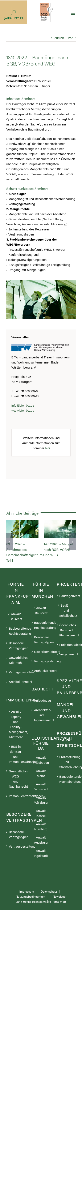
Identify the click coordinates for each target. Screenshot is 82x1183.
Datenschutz (49, 902)
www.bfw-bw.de (22, 410)
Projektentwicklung (66, 655)
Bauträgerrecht (66, 606)
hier (47, 448)
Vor (70, 37)
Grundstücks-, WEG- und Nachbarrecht (16, 789)
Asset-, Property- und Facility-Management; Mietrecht (16, 735)
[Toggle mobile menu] (73, 13)
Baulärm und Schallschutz (66, 621)
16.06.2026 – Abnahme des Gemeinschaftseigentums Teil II (22, 529)
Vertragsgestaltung (16, 683)
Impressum (26, 902)
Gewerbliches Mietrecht (16, 671)
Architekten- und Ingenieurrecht (41, 726)
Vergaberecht (66, 665)
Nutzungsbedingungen (31, 907)
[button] (9, 547)
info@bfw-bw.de (22, 405)
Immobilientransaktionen (16, 807)
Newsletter (59, 907)
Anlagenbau (41, 711)
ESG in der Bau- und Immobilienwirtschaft (16, 765)
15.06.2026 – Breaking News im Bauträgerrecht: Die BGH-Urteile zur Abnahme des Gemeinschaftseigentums (59, 529)
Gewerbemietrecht (41, 662)
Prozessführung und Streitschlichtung (66, 772)
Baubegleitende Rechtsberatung (16, 642)
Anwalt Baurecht (16, 627)
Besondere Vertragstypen (16, 656)
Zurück (59, 37)
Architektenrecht (16, 692)
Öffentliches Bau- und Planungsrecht (66, 641)
